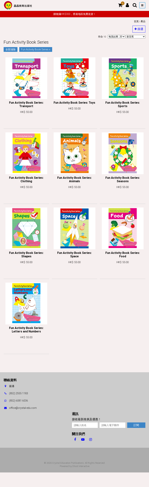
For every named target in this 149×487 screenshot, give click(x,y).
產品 (143, 21)
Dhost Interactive (80, 466)
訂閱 (136, 425)
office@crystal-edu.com (23, 407)
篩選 (140, 29)
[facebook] (75, 439)
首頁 (136, 21)
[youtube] (83, 439)
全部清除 (10, 49)
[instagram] (91, 439)
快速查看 (26, 122)
